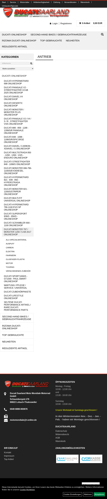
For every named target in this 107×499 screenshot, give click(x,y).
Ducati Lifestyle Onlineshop (13, 297)
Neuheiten (72, 40)
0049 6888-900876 (19, 409)
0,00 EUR (92, 23)
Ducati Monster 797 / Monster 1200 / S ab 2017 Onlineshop (17, 232)
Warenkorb (85, 2)
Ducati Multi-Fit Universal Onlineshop (17, 199)
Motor (9, 263)
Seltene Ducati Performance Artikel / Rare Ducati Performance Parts (17, 306)
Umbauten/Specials (10, 6)
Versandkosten (70, 2)
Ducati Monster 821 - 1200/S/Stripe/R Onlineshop (16, 191)
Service (13, 2)
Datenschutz (61, 431)
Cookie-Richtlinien (27, 490)
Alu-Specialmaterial (16, 240)
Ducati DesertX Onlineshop (13, 104)
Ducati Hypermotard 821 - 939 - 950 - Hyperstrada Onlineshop (16, 181)
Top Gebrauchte (51, 40)
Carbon (10, 248)
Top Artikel (9, 459)
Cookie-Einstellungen (72, 494)
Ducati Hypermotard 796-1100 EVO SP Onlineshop (16, 207)
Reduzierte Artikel (14, 46)
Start (4, 2)
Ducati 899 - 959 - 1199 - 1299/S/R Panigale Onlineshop (16, 130)
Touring (10, 267)
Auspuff (10, 244)
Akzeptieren (99, 494)
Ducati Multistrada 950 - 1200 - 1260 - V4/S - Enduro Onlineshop (17, 155)
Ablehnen (88, 494)
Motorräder (24, 2)
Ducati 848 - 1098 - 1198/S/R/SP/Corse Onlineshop (14, 139)
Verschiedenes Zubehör (18, 271)
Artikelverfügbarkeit (41, 2)
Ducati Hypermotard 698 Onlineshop (16, 82)
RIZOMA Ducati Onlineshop (19, 40)
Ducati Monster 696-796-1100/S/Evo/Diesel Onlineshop (18, 170)
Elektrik (10, 251)
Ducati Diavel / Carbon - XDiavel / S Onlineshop (17, 147)
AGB (57, 438)
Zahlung (56, 2)
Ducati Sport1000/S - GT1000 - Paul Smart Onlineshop (15, 278)
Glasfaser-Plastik (15, 259)
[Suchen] (102, 34)
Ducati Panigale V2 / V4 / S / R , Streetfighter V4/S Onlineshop (17, 121)
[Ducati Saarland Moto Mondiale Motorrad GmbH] (38, 12)
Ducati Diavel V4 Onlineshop (13, 98)
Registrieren (66, 23)
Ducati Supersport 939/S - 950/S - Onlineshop (15, 216)
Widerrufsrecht (62, 434)
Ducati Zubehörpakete (17, 292)
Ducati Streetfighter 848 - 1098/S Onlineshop (17, 163)
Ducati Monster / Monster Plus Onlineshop (14, 112)
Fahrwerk (11, 255)
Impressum (9, 456)
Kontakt (7, 452)
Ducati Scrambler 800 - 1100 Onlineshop (17, 224)
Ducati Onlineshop (14, 34)
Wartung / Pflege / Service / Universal (15, 286)
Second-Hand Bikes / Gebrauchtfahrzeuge (59, 34)
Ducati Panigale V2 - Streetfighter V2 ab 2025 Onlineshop (16, 90)
